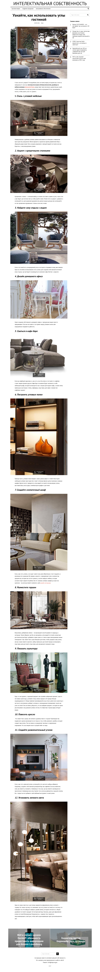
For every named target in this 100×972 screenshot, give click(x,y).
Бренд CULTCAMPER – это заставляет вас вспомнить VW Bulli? (80, 26)
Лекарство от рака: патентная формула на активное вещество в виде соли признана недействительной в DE (80, 34)
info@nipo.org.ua (52, 962)
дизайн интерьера (45, 583)
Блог (42, 23)
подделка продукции (27, 8)
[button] (88, 15)
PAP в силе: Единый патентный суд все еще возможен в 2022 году (79, 58)
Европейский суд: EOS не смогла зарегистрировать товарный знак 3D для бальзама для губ (79, 51)
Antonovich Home (29, 87)
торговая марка (15, 8)
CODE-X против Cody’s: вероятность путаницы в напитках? (79, 43)
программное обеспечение (43, 8)
